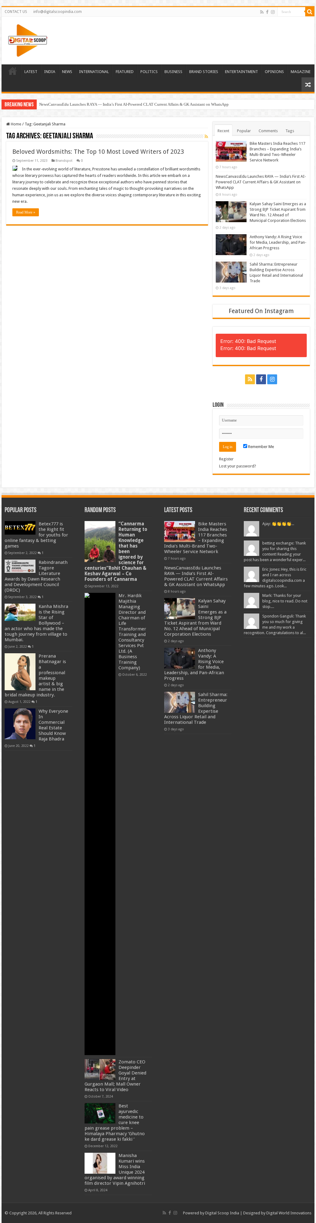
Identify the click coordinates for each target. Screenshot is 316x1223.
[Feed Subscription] (206, 136)
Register (226, 459)
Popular (244, 130)
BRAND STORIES (203, 71)
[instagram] (272, 12)
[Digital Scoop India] (27, 39)
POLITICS (149, 71)
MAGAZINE (300, 71)
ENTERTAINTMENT (241, 71)
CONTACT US (16, 12)
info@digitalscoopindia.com (57, 12)
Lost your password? (237, 466)
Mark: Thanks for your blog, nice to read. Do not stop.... (284, 601)
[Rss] (262, 12)
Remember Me (260, 446)
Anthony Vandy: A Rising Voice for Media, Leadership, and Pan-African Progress (278, 242)
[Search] (309, 11)
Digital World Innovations (288, 1213)
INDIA (49, 71)
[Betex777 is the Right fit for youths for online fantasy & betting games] (20, 528)
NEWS (67, 71)
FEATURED (125, 71)
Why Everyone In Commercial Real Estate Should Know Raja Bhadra (53, 725)
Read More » (25, 212)
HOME (13, 70)
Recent (223, 130)
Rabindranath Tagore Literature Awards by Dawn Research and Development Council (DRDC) (36, 576)
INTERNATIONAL (94, 71)
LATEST (30, 71)
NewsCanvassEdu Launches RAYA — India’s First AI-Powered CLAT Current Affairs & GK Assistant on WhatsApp (134, 104)
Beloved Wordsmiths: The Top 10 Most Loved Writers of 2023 (98, 151)
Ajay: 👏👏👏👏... (278, 523)
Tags (289, 130)
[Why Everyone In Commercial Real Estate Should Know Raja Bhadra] (20, 723)
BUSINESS (173, 71)
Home (15, 124)
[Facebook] (267, 12)
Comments (268, 130)
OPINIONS (274, 71)
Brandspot (64, 161)
